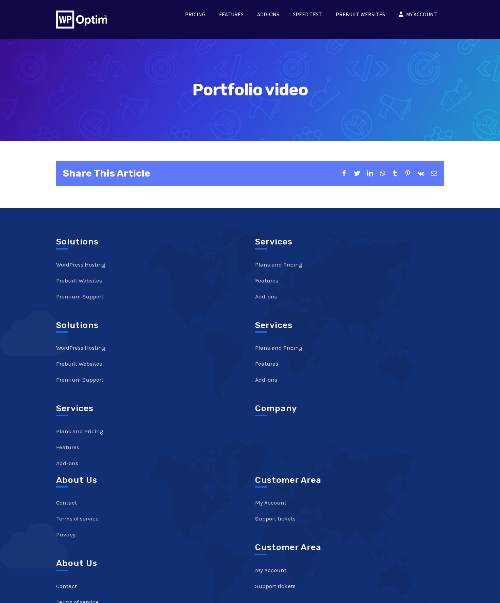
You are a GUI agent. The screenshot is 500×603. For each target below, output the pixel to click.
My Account (270, 502)
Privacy (66, 534)
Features (67, 447)
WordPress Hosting (80, 264)
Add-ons (67, 463)
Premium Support (79, 296)
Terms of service (77, 518)
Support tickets (275, 518)
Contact (66, 502)
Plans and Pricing (79, 431)
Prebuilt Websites (79, 280)
